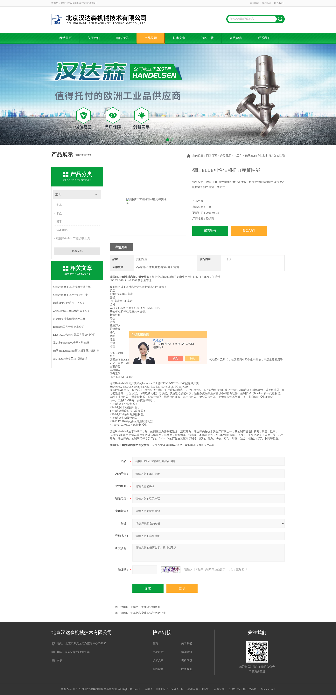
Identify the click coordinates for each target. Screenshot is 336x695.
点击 (96, 194)
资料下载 (207, 38)
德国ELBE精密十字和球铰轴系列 (140, 607)
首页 (155, 643)
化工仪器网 (249, 689)
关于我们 (94, 38)
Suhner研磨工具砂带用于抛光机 (72, 287)
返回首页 (254, 3)
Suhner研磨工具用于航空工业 (70, 295)
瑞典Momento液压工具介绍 (69, 302)
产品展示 (150, 38)
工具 (239, 155)
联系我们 (279, 3)
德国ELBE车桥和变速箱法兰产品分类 (143, 612)
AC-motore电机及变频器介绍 (70, 358)
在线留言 (266, 3)
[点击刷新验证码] (170, 569)
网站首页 (65, 38)
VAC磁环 (62, 230)
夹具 (59, 204)
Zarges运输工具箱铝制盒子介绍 (71, 310)
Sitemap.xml (268, 689)
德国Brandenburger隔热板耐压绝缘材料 (76, 350)
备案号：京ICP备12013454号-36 (164, 689)
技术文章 (179, 38)
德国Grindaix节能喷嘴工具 (73, 238)
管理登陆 (219, 689)
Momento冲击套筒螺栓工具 (69, 318)
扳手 (59, 221)
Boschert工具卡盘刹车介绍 (68, 326)
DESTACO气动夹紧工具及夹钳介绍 (74, 334)
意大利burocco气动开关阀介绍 (71, 342)
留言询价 (210, 230)
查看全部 (77, 251)
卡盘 (59, 213)
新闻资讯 (122, 38)
